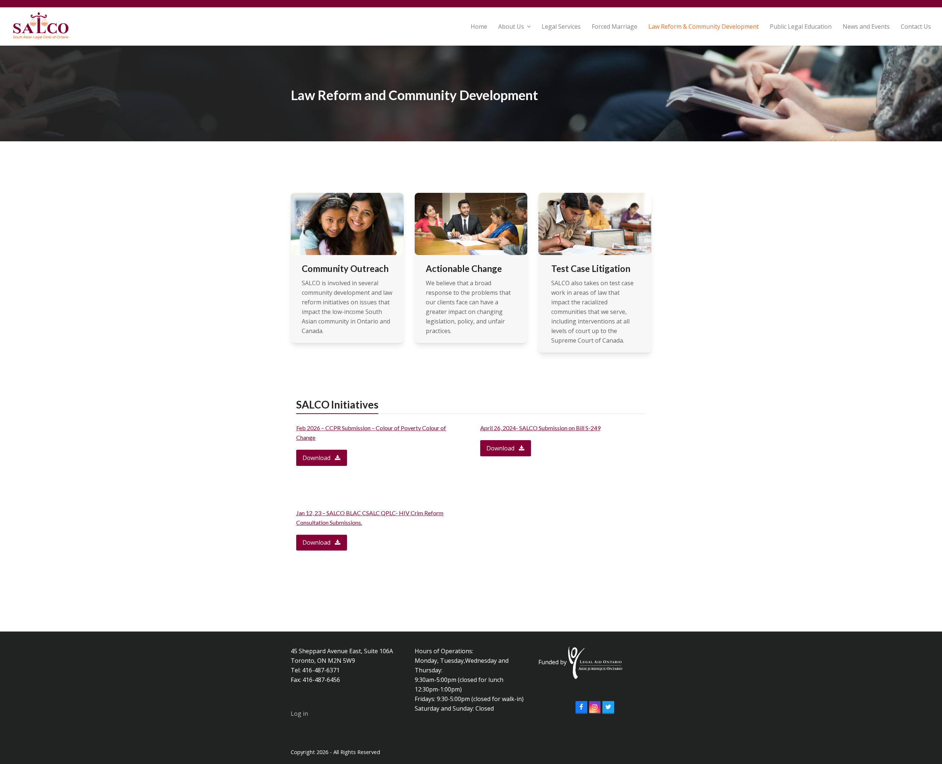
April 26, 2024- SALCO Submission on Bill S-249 (540, 427)
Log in (299, 714)
